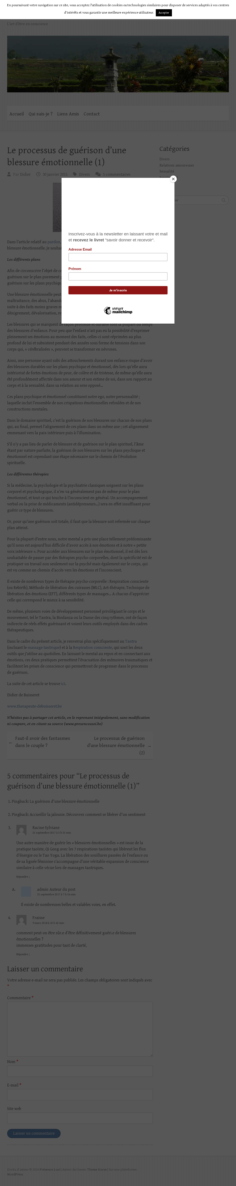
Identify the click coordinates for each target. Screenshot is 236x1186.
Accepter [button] (164, 13)
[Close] (173, 179)
